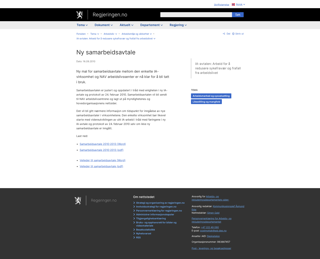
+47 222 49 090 (210, 227)
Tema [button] (81, 25)
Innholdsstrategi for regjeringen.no (156, 206)
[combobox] (196, 14)
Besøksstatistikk (145, 229)
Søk (237, 14)
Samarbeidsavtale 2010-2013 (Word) (103, 144)
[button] (94, 34)
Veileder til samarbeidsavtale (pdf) (101, 166)
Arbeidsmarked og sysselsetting (211, 95)
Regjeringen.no (110, 15)
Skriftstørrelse (221, 4)
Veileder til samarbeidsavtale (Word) (103, 160)
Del (228, 33)
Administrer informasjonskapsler (155, 214)
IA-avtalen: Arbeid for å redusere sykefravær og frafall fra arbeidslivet (218, 68)
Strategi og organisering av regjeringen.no (160, 202)
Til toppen (125, 183)
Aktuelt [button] (125, 25)
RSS (138, 237)
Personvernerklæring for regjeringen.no (159, 210)
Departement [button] (150, 25)
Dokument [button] (102, 25)
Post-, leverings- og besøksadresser (211, 248)
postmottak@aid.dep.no (213, 230)
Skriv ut (239, 33)
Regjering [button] (177, 25)
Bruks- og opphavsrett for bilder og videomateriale (156, 224)
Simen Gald (213, 212)
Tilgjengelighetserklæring (151, 218)
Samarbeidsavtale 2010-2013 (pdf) (102, 150)
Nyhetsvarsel (143, 233)
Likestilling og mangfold (206, 101)
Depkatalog (213, 236)
